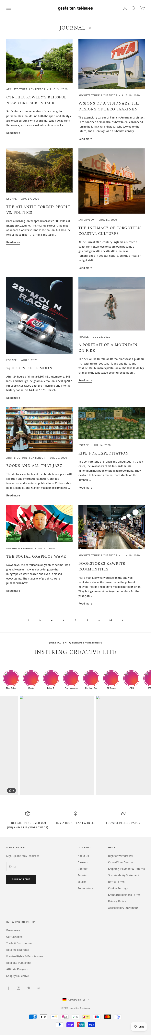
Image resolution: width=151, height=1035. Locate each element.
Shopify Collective (17, 976)
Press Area (13, 930)
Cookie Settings (118, 888)
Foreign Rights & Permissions (24, 956)
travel (83, 336)
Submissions (86, 888)
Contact (82, 869)
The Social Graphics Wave (36, 556)
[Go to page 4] (123, 619)
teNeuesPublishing (87, 642)
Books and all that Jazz (34, 466)
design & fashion (19, 548)
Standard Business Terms (124, 895)
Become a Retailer (17, 950)
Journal (82, 882)
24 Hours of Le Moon (29, 368)
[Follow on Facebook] (8, 988)
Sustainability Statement (123, 875)
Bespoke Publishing (18, 963)
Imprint (82, 875)
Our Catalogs (14, 937)
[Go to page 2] (28, 619)
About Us (83, 856)
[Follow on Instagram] (18, 988)
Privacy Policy (117, 901)
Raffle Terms (116, 882)
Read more (13, 133)
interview (86, 219)
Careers (83, 862)
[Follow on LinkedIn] (39, 988)
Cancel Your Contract (121, 862)
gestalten (59, 642)
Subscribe (21, 879)
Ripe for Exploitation (103, 453)
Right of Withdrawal (120, 856)
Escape (11, 198)
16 (110, 619)
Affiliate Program (17, 969)
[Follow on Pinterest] (29, 988)
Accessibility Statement (123, 908)
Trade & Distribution (19, 943)
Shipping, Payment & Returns (126, 869)
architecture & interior (25, 89)
